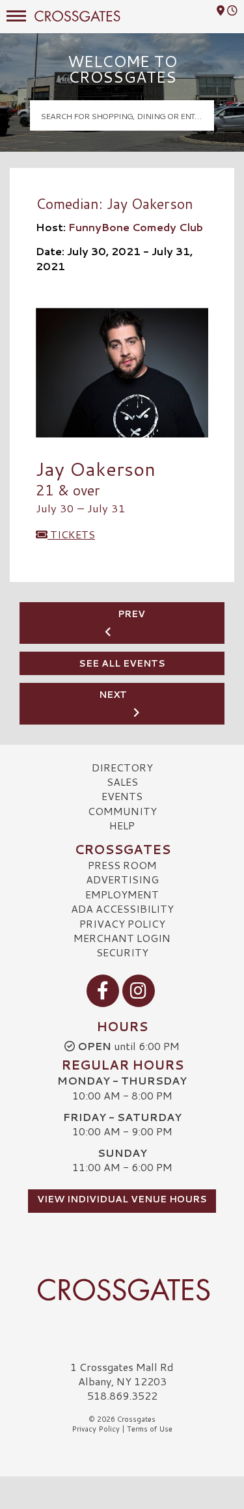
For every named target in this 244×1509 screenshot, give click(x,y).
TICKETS (71, 534)
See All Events (122, 663)
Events (122, 795)
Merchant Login (122, 937)
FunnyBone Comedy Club (135, 226)
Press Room (122, 864)
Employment (122, 894)
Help (122, 825)
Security (122, 952)
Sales (122, 781)
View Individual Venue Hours (122, 1199)
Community (122, 810)
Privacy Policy (122, 923)
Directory (122, 767)
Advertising (122, 879)
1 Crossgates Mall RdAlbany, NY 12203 (122, 1374)
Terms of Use (149, 1429)
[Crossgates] (122, 1290)
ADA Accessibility (122, 908)
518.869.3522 (122, 1396)
